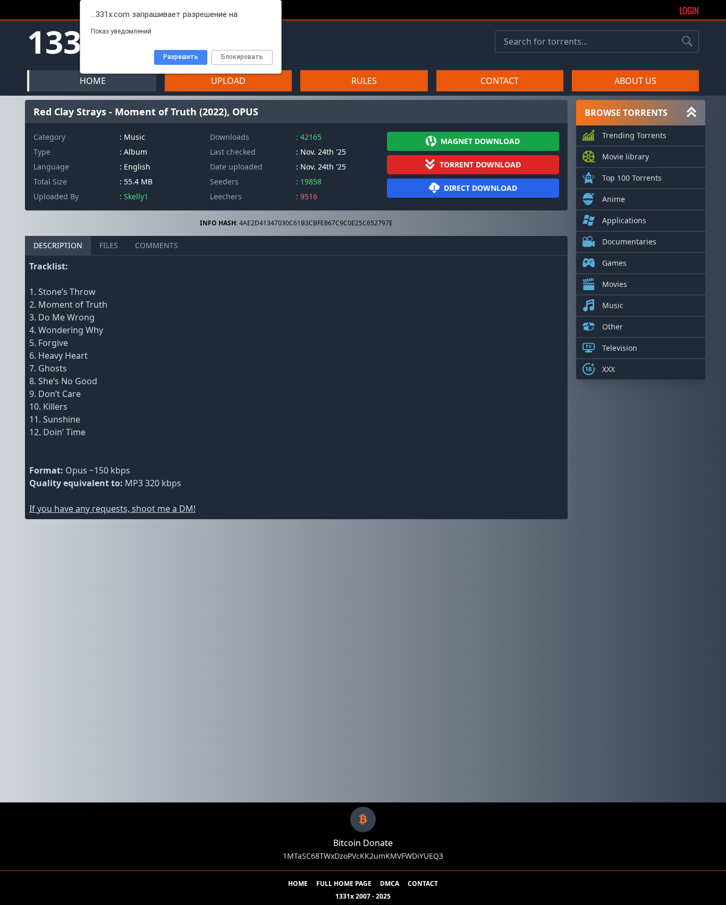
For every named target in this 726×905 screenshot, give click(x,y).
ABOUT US (635, 81)
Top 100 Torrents (632, 178)
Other (612, 327)
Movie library (625, 156)
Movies (614, 284)
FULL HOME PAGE (344, 883)
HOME (93, 81)
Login (689, 10)
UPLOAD (228, 81)
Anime (613, 199)
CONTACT (499, 81)
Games (614, 263)
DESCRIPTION (57, 245)
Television (619, 348)
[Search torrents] (687, 41)
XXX (608, 369)
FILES (108, 245)
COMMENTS (156, 245)
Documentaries (629, 241)
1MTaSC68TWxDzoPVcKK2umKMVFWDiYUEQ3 (363, 856)
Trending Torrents (634, 135)
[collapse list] (691, 112)
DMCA (389, 883)
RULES (364, 81)
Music (612, 305)
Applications (624, 220)
